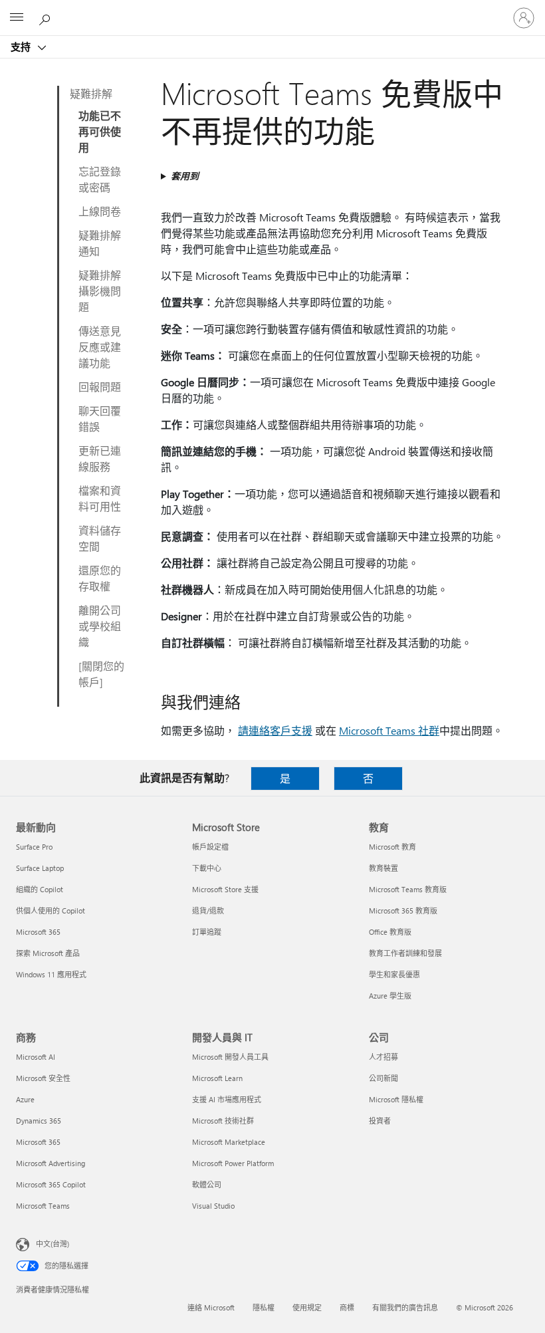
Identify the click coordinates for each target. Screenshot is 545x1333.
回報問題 (99, 387)
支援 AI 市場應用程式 (226, 1099)
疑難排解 (91, 93)
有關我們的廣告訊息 (405, 1307)
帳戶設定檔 (210, 847)
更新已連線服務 (99, 458)
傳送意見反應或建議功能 (99, 347)
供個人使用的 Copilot (50, 910)
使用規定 (307, 1307)
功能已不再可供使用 (99, 131)
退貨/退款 (208, 910)
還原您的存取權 (99, 578)
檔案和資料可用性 (99, 498)
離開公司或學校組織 (99, 626)
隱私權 (263, 1307)
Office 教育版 (390, 932)
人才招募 (383, 1057)
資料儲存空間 (99, 538)
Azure (25, 1099)
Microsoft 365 (38, 932)
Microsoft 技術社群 (223, 1121)
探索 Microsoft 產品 (48, 953)
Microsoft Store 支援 (225, 889)
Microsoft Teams (43, 1206)
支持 (22, 46)
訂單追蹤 (206, 932)
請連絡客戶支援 (275, 730)
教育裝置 (383, 868)
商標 (347, 1307)
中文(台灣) (52, 1244)
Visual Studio (213, 1206)
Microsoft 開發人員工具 (230, 1057)
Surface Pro (34, 847)
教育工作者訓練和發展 (405, 953)
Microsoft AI (35, 1057)
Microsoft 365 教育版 (403, 910)
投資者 (380, 1121)
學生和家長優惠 (394, 974)
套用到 (185, 176)
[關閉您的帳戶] (101, 674)
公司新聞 (383, 1078)
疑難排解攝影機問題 (99, 291)
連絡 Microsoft (211, 1307)
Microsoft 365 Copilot (51, 1184)
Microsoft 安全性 (43, 1078)
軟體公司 (206, 1184)
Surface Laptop (40, 868)
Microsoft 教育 (392, 847)
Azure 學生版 (390, 996)
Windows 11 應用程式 (51, 974)
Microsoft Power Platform (233, 1163)
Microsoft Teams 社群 (389, 730)
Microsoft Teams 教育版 (408, 889)
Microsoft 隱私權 (396, 1099)
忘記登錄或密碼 (99, 179)
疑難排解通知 (99, 243)
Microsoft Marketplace (228, 1142)
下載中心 (206, 868)
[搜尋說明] (46, 17)
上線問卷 (99, 211)
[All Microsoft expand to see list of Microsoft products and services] (17, 18)
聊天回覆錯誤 (99, 418)
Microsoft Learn (217, 1078)
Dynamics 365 (38, 1121)
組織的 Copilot (39, 889)
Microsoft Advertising (50, 1163)
